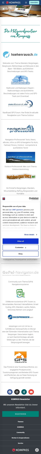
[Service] (26, 2)
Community (20, 432)
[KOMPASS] (13, 2)
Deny (21, 254)
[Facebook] (10, 392)
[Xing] (24, 392)
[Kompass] (3, 9)
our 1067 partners (16, 210)
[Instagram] (17, 392)
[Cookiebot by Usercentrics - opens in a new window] (29, 198)
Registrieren (20, 414)
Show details (29, 235)
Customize (19, 247)
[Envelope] (31, 392)
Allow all (20, 241)
